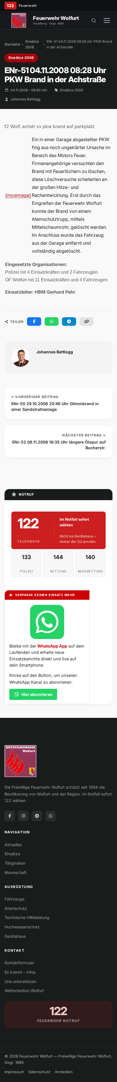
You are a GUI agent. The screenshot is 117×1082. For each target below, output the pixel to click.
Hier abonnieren (37, 694)
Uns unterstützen (20, 981)
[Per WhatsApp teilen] (52, 321)
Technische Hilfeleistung (27, 917)
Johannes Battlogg (25, 99)
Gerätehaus (15, 936)
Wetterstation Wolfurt (24, 990)
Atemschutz (16, 908)
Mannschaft (16, 872)
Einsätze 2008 (32, 44)
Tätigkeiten (15, 863)
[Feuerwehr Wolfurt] (18, 20)
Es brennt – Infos (20, 972)
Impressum (14, 1071)
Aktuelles (13, 844)
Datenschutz (39, 1071)
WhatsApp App (52, 646)
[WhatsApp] (50, 816)
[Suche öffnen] (94, 20)
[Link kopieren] (87, 321)
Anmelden (64, 1071)
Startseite (12, 44)
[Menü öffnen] (106, 20)
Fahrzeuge (14, 898)
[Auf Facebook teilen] (34, 321)
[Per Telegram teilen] (69, 321)
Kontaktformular (19, 962)
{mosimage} (18, 195)
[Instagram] (23, 816)
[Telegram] (37, 816)
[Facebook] (10, 816)
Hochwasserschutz (22, 926)
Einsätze (12, 853)
